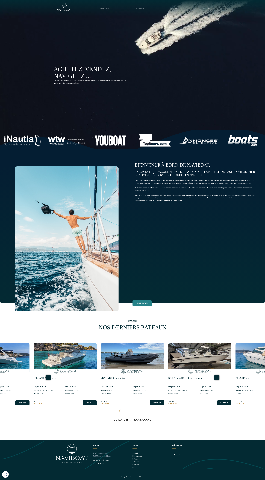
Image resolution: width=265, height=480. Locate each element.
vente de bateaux (140, 477)
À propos (173, 8)
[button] (120, 411)
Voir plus (22, 403)
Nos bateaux (104, 8)
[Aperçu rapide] (26, 368)
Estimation (140, 8)
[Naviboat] (64, 8)
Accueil (135, 453)
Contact (206, 8)
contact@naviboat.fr (101, 460)
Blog (134, 467)
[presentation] (48, 377)
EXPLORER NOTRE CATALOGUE (133, 419)
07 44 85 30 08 (98, 464)
